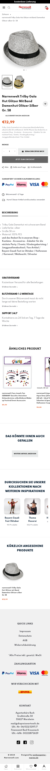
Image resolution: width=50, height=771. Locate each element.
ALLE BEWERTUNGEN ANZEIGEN (17, 116)
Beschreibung (10, 213)
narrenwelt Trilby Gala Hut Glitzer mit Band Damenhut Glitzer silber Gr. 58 (12, 591)
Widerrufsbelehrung (25, 645)
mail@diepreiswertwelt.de (25, 724)
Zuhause (5, 14)
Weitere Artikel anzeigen (25, 454)
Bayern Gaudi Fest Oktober (12, 519)
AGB (25, 641)
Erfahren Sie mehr (9, 287)
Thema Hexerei (32, 519)
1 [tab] (24, 70)
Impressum (25, 631)
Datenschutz (25, 636)
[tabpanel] (25, 49)
